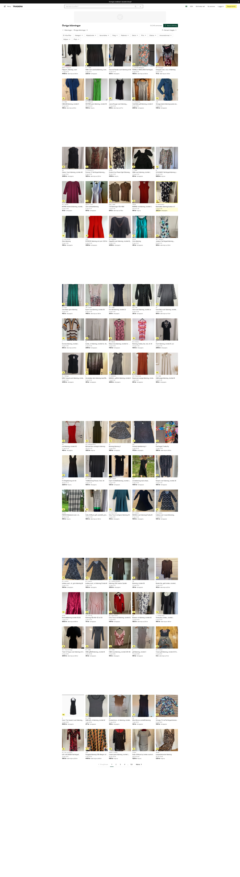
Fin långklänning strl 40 (69, 481)
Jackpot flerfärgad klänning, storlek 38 (165, 241)
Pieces (90, 478)
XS (86, 102)
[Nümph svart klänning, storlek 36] (167, 466)
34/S (87, 239)
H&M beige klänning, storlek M (165, 378)
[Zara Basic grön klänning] (73, 295)
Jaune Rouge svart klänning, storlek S (118, 104)
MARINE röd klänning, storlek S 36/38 (141, 207)
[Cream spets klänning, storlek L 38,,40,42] (120, 740)
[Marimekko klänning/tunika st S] (166, 192)
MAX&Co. (113, 376)
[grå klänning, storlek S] (143, 637)
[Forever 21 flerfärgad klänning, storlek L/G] (97, 158)
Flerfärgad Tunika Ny (162, 446)
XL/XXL (64, 513)
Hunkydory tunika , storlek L (164, 617)
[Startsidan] (18, 6)
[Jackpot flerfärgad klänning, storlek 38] (167, 227)
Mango (67, 376)
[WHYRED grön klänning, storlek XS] (97, 89)
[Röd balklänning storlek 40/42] (73, 603)
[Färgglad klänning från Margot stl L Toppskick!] (97, 740)
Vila (136, 307)
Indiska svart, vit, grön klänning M (72, 583)
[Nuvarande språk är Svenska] (186, 6)
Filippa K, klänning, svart (69, 69)
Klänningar (68, 30)
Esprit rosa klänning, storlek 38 (95, 309)
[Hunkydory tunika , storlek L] (167, 603)
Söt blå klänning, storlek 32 (117, 309)
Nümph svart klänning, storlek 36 (166, 481)
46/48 (110, 170)
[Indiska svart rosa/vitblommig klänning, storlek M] (167, 501)
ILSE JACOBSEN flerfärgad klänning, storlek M (70, 754)
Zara (91, 204)
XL (86, 67)
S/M (110, 204)
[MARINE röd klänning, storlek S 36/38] (143, 192)
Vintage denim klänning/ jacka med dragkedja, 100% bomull (166, 104)
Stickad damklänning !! (139, 446)
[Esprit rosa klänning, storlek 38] (97, 295)
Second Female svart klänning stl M (120, 69)
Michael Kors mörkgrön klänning (95, 446)
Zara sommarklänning (92, 206)
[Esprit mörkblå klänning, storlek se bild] (120, 466)
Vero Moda (67, 239)
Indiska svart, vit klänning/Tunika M (96, 583)
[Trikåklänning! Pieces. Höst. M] (97, 466)
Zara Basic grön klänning (69, 309)
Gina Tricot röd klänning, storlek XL (120, 617)
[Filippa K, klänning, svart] (73, 55)
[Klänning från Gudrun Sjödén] (120, 569)
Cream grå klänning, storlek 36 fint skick (166, 652)
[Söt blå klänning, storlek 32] (120, 295)
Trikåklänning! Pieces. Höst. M (95, 481)
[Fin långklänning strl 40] (73, 466)
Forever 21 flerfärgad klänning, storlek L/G (95, 172)
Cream (160, 650)
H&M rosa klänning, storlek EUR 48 (119, 652)
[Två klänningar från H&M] (120, 192)
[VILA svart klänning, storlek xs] (143, 295)
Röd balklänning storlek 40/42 (71, 617)
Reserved (138, 376)
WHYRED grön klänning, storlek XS (96, 104)
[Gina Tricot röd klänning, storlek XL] (120, 603)
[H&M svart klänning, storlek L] (143, 158)
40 (63, 478)
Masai (113, 342)
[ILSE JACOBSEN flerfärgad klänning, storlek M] (73, 740)
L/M (157, 102)
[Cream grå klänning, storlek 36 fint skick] (167, 637)
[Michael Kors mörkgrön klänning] (97, 432)
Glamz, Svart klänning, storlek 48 (72, 172)
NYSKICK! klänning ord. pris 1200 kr (96, 241)
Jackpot (161, 239)
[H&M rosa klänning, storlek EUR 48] (120, 637)
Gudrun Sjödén (116, 581)
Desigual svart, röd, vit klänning (165, 69)
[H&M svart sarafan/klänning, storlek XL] (97, 55)
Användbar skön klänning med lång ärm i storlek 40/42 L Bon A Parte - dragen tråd (96, 378)
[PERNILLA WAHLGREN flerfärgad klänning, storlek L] (143, 55)
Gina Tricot (114, 513)
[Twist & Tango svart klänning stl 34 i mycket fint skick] (73, 637)
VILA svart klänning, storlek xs (141, 309)
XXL (133, 444)
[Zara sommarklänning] (97, 192)
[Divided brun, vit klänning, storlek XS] (120, 706)
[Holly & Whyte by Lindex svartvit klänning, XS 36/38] (143, 740)
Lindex (134, 752)
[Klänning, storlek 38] (143, 569)
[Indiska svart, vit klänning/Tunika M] (97, 569)
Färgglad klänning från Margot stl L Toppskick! (96, 754)
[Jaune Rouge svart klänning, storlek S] (120, 89)
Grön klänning (136, 241)
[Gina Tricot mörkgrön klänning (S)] (120, 501)
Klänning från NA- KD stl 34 (94, 617)
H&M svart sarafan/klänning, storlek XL (97, 70)
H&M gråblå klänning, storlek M (95, 652)
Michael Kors (92, 444)
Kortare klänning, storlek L (70, 344)
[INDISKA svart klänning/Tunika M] (143, 501)
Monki (66, 204)
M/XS (63, 67)
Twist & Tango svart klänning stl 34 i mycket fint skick (73, 652)
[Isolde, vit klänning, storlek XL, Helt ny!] (97, 329)
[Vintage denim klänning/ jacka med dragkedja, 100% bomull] (167, 89)
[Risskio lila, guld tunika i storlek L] (167, 569)
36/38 (134, 204)
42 (156, 307)
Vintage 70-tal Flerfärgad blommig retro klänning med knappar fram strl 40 (166, 720)
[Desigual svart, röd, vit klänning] (167, 55)
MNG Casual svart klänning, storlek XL (73, 378)
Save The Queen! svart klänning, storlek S (72, 720)
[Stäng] (238, 2)
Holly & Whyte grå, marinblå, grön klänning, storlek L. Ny (96, 515)
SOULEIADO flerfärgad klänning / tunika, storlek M (166, 172)
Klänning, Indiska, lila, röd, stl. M (142, 344)
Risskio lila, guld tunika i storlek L (166, 583)
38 (156, 239)
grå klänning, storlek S (139, 652)
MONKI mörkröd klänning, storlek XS (72, 207)
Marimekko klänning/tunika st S (165, 206)
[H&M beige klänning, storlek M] (167, 364)
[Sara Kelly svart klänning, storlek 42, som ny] (167, 295)
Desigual (160, 67)
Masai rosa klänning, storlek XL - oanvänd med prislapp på (119, 344)
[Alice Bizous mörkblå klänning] (143, 706)
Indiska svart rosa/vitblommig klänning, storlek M (165, 515)
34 (86, 615)
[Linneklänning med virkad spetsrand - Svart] (143, 466)
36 (133, 376)
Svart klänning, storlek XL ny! (165, 344)
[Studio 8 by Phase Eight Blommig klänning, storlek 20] (120, 158)
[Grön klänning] (143, 227)
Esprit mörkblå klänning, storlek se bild (119, 481)
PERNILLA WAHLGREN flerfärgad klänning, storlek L (142, 70)
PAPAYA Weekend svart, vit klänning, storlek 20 (70, 515)
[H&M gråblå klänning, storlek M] (97, 637)
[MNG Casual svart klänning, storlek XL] (73, 364)
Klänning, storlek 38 (138, 583)
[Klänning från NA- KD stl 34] (97, 603)
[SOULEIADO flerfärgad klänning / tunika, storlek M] (167, 158)
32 (109, 307)
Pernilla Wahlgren (139, 67)
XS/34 (87, 204)
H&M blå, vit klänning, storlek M (95, 720)
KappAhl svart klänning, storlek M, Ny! (119, 241)
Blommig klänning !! (115, 446)
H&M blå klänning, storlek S (70, 104)
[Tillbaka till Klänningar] (62, 30)
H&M (89, 67)
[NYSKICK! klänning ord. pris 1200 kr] (97, 227)
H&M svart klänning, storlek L (141, 172)
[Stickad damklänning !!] (143, 432)
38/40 (110, 752)
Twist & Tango (68, 650)
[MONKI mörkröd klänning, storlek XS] (73, 192)
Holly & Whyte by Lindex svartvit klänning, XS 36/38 (142, 754)
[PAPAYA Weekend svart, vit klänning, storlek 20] (73, 501)
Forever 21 (91, 170)
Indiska (137, 342)
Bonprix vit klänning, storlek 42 (142, 617)
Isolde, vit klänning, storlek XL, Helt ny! (96, 344)
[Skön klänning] (73, 227)
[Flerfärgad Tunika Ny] (167, 432)
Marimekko (161, 204)
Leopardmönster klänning (164, 754)
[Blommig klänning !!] (120, 432)
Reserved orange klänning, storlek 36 (143, 378)
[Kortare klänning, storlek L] (73, 329)
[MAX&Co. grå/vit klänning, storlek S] (120, 364)
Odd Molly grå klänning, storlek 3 (142, 104)
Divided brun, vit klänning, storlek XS (119, 720)
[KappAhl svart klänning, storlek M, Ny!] (120, 227)
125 (131, 764)
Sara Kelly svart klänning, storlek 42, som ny (166, 310)
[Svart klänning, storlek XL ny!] (167, 329)
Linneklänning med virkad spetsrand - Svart (140, 481)
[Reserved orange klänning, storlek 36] (143, 364)
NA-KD (90, 615)
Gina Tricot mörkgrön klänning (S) (119, 515)
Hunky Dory (161, 615)
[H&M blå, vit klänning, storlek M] (97, 706)
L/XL (110, 478)
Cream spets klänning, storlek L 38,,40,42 (118, 754)
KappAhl (113, 239)
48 (63, 170)
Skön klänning (66, 241)
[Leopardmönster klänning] (167, 740)
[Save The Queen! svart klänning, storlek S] (73, 706)
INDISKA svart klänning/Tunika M (142, 515)
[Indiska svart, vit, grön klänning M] (73, 569)
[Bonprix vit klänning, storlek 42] (143, 603)
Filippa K (68, 67)
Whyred (90, 102)
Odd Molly (137, 102)
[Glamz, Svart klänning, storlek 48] (73, 158)
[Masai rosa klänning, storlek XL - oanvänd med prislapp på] (120, 329)
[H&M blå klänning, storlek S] (73, 89)
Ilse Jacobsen (68, 752)
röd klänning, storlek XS (69, 446)
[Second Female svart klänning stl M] (120, 55)
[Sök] (136, 6)
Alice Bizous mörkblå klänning (141, 720)
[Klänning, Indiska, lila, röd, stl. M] (143, 329)
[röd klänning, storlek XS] (73, 432)
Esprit (90, 307)
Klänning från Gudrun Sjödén (118, 583)
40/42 (63, 615)
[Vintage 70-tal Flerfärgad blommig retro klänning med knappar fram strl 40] (167, 706)
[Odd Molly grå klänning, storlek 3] (143, 89)
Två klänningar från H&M (116, 206)
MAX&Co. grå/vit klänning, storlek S (120, 378)
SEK (191, 6)
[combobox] (101, 6)
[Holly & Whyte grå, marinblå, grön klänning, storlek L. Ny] (97, 501)
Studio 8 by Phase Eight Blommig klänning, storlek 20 (119, 172)
